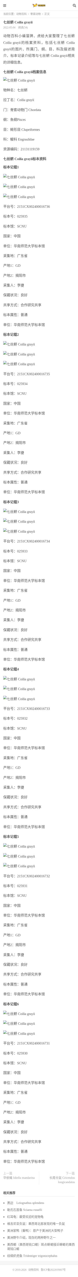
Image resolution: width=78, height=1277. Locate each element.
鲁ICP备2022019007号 (53, 1269)
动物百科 (39, 5)
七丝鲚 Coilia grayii (17, 22)
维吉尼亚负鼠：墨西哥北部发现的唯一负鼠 (36, 1223)
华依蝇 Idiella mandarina (19, 1177)
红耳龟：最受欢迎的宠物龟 (25, 1216)
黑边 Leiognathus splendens (25, 1203)
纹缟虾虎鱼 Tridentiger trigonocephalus (32, 1255)
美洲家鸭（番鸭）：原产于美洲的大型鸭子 (35, 1230)
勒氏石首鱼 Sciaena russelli (24, 1210)
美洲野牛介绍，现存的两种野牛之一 (31, 1237)
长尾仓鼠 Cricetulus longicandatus (62, 1180)
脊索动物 (35, 14)
